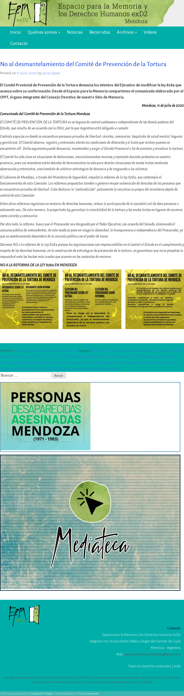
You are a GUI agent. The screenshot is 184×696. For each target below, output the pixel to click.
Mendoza (24, 369)
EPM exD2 (143, 357)
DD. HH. (41, 357)
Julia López (51, 73)
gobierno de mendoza (146, 363)
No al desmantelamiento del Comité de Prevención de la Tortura (83, 64)
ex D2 (112, 363)
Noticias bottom (44, 351)
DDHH (69, 357)
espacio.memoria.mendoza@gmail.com (152, 654)
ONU (45, 369)
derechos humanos (91, 357)
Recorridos (99, 32)
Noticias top (69, 351)
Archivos (126, 32)
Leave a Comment (103, 369)
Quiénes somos (43, 32)
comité (175, 351)
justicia (171, 363)
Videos (150, 32)
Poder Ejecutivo (63, 369)
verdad (83, 369)
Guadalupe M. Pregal (41, 693)
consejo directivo (13, 357)
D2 (31, 357)
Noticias (75, 32)
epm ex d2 (125, 357)
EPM (112, 357)
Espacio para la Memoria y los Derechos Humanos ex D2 (61, 363)
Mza (36, 369)
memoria (7, 369)
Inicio (15, 32)
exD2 (122, 363)
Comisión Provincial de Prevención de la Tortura (130, 351)
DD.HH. (56, 357)
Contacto (19, 43)
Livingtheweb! (91, 693)
